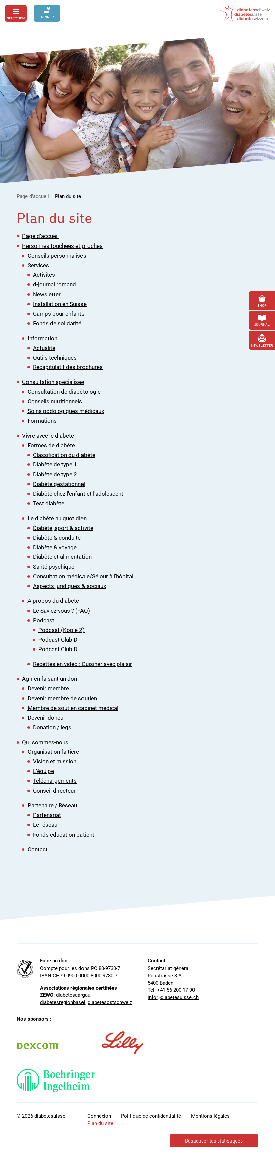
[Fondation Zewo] (25, 969)
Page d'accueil (33, 196)
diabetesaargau (73, 995)
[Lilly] (123, 1042)
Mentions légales (210, 1116)
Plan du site (100, 1123)
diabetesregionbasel (62, 1002)
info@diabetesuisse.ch (173, 997)
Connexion (99, 1116)
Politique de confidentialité (151, 1116)
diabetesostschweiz (110, 1002)
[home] (245, 13)
